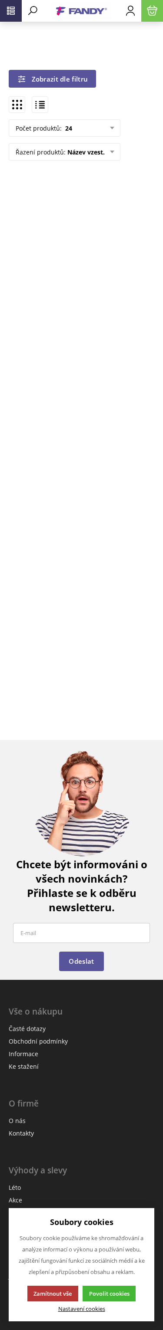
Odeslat (81, 961)
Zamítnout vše (52, 1293)
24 (67, 128)
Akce (15, 1200)
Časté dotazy (27, 1029)
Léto (15, 1187)
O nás (17, 1121)
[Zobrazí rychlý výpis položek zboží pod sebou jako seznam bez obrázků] (40, 104)
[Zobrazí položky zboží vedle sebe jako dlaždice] (17, 104)
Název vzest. (86, 152)
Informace (23, 1054)
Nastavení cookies (81, 1309)
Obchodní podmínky (38, 1041)
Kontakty (21, 1133)
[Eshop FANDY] (81, 11)
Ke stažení (24, 1066)
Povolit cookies (109, 1293)
